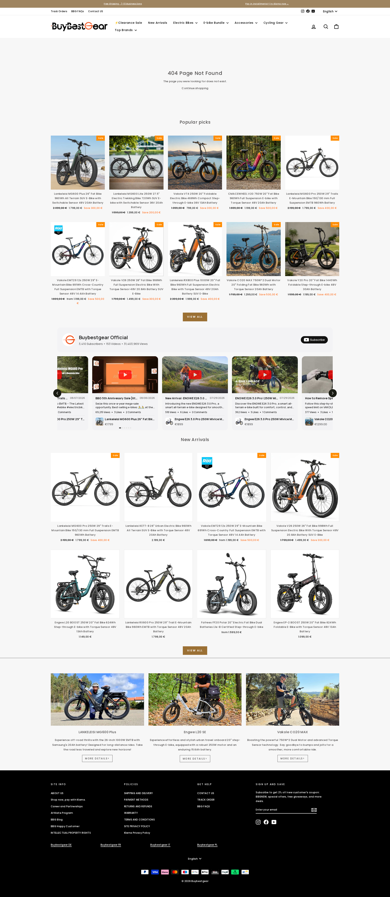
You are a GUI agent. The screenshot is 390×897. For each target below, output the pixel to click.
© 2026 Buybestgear (195, 881)
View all (195, 317)
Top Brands (124, 30)
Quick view (78, 185)
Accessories (244, 23)
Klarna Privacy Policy (137, 832)
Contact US (95, 11)
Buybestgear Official (103, 337)
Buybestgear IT (160, 844)
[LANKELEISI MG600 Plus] (97, 699)
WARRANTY (131, 813)
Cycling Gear (274, 23)
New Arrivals (157, 23)
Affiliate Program (62, 813)
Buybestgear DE (61, 844)
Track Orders (59, 11)
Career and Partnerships (67, 806)
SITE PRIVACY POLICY (137, 826)
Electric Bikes (183, 23)
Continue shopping (195, 88)
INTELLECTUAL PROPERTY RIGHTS (71, 832)
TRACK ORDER (206, 799)
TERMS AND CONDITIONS (139, 819)
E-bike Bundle (214, 23)
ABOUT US (57, 793)
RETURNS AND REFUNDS (138, 806)
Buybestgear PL (207, 844)
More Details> (97, 758)
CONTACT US (205, 793)
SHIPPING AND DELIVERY (138, 793)
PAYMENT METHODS (136, 799)
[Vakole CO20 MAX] (292, 699)
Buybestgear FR (111, 844)
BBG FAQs (77, 11)
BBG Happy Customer (65, 826)
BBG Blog (57, 819)
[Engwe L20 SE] (195, 699)
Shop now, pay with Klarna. (68, 799)
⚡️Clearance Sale (128, 23)
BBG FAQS (203, 806)
